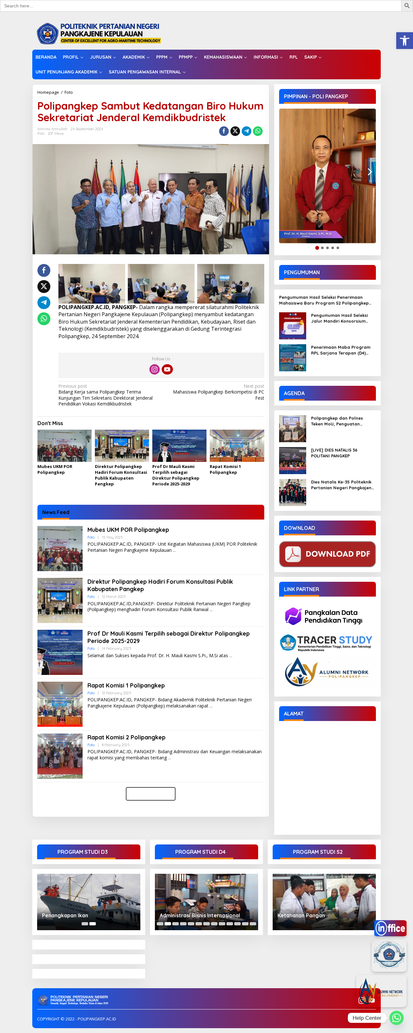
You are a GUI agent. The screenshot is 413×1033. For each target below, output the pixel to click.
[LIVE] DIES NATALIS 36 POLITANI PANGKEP (334, 452)
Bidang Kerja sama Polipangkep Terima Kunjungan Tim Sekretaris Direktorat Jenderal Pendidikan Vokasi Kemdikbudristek (105, 395)
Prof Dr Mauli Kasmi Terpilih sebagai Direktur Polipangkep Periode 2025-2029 (175, 475)
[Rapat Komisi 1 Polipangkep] (211, 706)
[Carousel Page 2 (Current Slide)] (92, 923)
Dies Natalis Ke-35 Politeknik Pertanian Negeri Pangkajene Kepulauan (342, 485)
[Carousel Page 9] (222, 923)
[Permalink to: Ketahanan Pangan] (324, 902)
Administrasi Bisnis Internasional (200, 915)
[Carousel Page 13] (253, 923)
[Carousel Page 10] (230, 923)
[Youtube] (167, 369)
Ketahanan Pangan (301, 915)
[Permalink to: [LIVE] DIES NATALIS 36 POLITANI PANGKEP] (292, 460)
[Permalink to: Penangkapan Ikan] (88, 902)
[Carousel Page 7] (206, 923)
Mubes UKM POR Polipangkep (54, 469)
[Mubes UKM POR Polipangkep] (174, 550)
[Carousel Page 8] (214, 923)
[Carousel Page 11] (237, 923)
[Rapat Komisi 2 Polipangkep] (169, 758)
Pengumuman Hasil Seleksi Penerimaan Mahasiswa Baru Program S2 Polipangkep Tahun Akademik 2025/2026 (324, 300)
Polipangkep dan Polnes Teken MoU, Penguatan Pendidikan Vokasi (337, 421)
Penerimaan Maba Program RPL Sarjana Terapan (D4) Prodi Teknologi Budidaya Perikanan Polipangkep (340, 350)
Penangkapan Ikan (65, 915)
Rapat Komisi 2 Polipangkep (126, 737)
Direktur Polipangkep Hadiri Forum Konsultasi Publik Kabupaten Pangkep (121, 475)
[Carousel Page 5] (191, 923)
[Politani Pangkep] (105, 33)
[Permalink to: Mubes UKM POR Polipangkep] (64, 446)
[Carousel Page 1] (85, 923)
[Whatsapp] (258, 131)
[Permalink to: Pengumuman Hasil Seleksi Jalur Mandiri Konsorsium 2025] (292, 325)
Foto (69, 92)
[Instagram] (154, 369)
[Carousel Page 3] (175, 923)
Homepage (48, 92)
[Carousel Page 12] (245, 923)
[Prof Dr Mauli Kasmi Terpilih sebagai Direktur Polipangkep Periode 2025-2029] (230, 655)
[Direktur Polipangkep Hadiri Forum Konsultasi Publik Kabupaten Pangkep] (211, 609)
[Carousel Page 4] (183, 923)
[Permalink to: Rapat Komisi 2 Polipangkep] (60, 755)
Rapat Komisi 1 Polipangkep (225, 469)
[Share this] (224, 131)
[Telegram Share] (246, 131)
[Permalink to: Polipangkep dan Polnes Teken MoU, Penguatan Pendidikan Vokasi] (292, 428)
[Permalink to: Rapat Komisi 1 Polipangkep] (237, 446)
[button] (404, 40)
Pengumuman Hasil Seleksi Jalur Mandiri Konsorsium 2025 (339, 318)
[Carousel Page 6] (199, 923)
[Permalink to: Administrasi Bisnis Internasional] (206, 902)
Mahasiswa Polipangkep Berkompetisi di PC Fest (218, 392)
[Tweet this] (235, 131)
